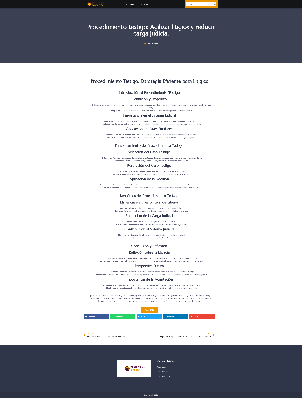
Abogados (145, 4)
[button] (96, 316)
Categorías (129, 4)
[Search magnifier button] (214, 4)
